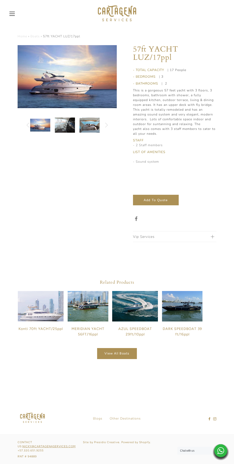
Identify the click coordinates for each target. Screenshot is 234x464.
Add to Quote (156, 200)
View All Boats (117, 353)
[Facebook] (136, 218)
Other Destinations (125, 418)
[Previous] (22, 76)
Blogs (97, 418)
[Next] (112, 76)
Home (22, 36)
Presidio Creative (107, 442)
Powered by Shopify (135, 442)
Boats (35, 36)
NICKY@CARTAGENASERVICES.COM (49, 446)
